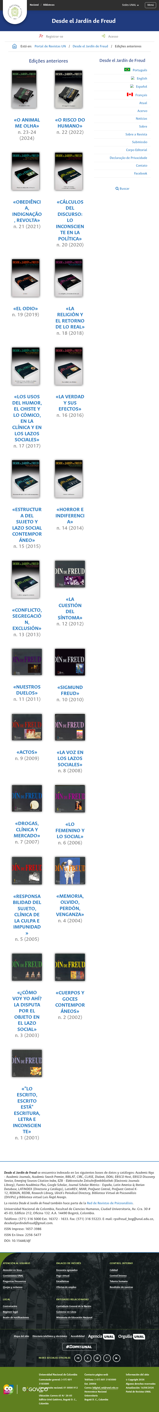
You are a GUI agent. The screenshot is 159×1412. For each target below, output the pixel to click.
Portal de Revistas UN (50, 46)
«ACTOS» (27, 752)
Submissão (139, 142)
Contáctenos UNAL (13, 1275)
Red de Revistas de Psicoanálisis (110, 1203)
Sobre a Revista (136, 134)
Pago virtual (62, 1275)
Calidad (114, 1270)
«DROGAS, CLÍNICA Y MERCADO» (27, 830)
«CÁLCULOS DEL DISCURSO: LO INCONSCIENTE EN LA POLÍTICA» (70, 220)
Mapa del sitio (21, 1336)
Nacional (34, 5)
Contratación (10, 1306)
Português (139, 70)
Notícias (141, 119)
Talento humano (119, 1281)
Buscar (124, 189)
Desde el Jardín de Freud (84, 21)
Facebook (140, 173)
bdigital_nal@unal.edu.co (105, 1388)
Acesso (112, 36)
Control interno (118, 1275)
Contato (141, 165)
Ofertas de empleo (66, 1287)
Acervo (142, 111)
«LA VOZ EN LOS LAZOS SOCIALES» (70, 759)
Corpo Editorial (136, 150)
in (78, 1358)
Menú (150, 5)
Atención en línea (12, 1270)
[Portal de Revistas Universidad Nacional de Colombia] (14, 47)
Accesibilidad (78, 1336)
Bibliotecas (48, 5)
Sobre (143, 126)
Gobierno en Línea (66, 1312)
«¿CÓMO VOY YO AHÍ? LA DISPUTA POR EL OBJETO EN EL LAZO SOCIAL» (27, 1011)
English (141, 78)
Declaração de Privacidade (128, 158)
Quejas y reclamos (12, 1287)
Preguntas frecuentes (14, 1281)
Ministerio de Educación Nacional (74, 1317)
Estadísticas (62, 1281)
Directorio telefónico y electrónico (50, 1336)
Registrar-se (54, 36)
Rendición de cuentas (121, 1287)
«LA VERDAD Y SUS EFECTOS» (70, 403)
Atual (143, 103)
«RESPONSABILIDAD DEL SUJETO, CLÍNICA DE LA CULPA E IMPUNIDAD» (27, 915)
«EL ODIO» (25, 309)
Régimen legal (10, 1312)
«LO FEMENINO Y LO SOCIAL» (69, 831)
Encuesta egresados (66, 1270)
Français (141, 95)
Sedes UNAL (129, 5)
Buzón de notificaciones (16, 1317)
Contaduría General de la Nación (73, 1306)
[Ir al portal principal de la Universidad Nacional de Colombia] (15, 12)
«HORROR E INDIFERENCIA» (69, 516)
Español (141, 87)
